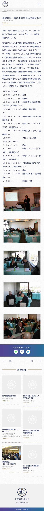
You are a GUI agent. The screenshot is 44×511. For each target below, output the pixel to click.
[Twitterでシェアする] (28, 351)
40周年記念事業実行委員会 (12, 436)
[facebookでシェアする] (22, 351)
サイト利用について (22, 503)
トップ (4, 10)
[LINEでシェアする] (15, 351)
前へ (11, 361)
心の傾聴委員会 (7, 21)
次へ (33, 361)
